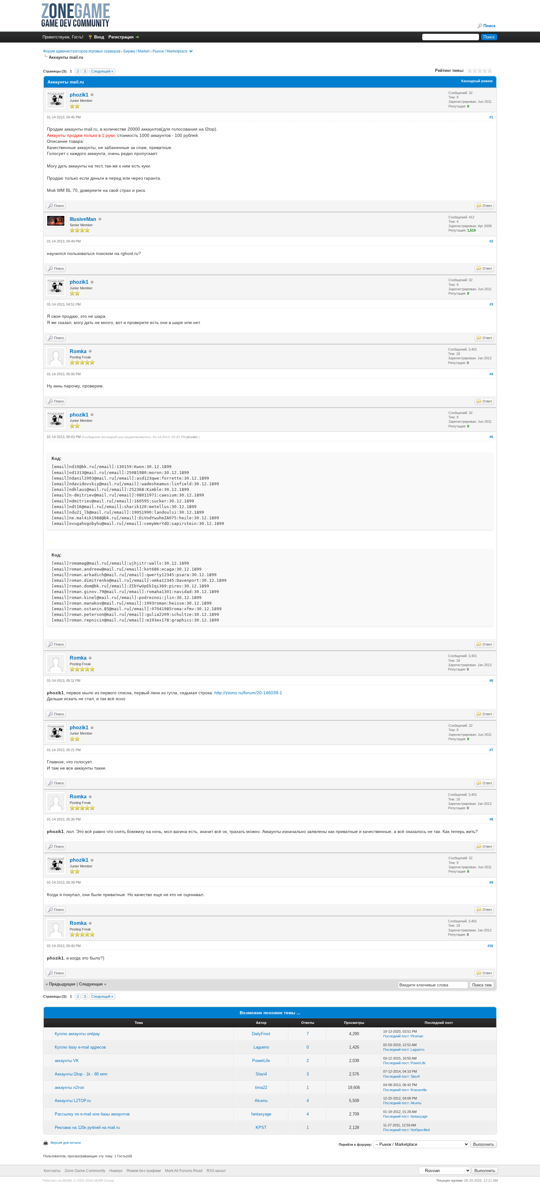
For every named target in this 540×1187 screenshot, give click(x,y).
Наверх (115, 1171)
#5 (491, 437)
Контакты (52, 1171)
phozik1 (79, 94)
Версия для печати (66, 1143)
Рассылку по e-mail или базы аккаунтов (92, 1114)
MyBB (67, 1180)
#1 (491, 117)
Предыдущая (62, 984)
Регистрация (121, 37)
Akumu (261, 1100)
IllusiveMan (83, 219)
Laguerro (261, 1047)
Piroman (417, 1036)
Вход (99, 37)
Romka (78, 351)
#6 (491, 680)
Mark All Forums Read (183, 1171)
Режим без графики (144, 1171)
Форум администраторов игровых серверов (81, 51)
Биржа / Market (136, 51)
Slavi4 (261, 1074)
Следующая (91, 984)
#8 (491, 819)
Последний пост (396, 1036)
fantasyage (261, 1114)
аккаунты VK (67, 1060)
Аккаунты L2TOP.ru (73, 1100)
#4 (491, 374)
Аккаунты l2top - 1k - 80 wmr (81, 1074)
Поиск (489, 25)
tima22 (261, 1087)
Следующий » (102, 71)
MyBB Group (104, 1180)
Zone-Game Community (85, 1171)
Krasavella (419, 1090)
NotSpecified (420, 1130)
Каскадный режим (476, 81)
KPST (261, 1127)
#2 (491, 241)
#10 (490, 946)
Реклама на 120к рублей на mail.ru (87, 1127)
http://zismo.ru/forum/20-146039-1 (248, 692)
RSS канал (216, 1171)
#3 (491, 304)
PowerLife (261, 1060)
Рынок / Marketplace (170, 51)
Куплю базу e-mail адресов (80, 1047)
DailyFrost (261, 1033)
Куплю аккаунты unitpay (77, 1033)
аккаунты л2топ (69, 1087)
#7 (491, 750)
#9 (491, 882)
